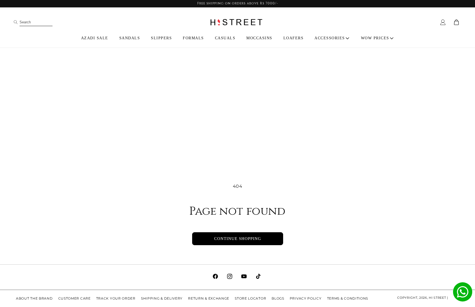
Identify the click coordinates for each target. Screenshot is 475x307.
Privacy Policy (306, 298)
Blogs (278, 298)
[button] (332, 38)
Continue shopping (237, 238)
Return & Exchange (208, 298)
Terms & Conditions (347, 298)
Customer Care (74, 298)
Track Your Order (116, 298)
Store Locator (250, 298)
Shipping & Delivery (162, 298)
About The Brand (34, 298)
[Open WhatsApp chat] (462, 292)
